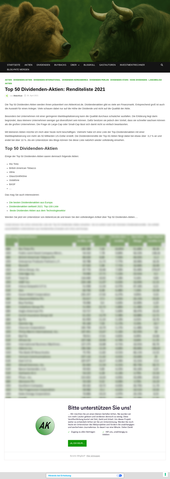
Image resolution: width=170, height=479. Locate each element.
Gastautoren (107, 65)
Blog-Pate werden (18, 69)
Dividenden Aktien (22, 80)
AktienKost (17, 95)
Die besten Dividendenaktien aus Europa (30, 202)
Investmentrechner (132, 65)
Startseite (13, 65)
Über (74, 65)
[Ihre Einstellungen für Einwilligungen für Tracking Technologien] (165, 474)
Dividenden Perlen (99, 80)
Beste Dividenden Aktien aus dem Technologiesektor (37, 210)
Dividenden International (47, 80)
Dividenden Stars (119, 80)
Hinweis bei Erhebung (59, 475)
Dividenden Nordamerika (75, 80)
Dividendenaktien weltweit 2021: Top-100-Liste (33, 206)
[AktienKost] (85, 30)
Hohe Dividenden (138, 80)
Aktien (28, 65)
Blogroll (89, 65)
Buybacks (60, 65)
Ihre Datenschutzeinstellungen (95, 475)
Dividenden (43, 65)
